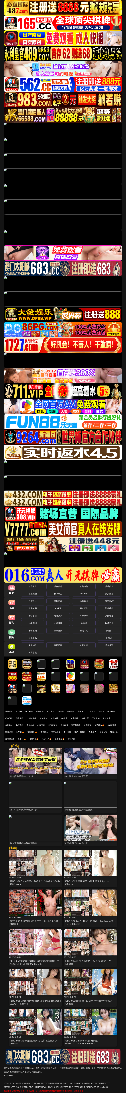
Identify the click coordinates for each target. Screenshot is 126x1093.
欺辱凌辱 (33, 608)
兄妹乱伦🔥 (46, 739)
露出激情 (58, 630)
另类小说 (33, 652)
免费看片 (92, 732)
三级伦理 (33, 593)
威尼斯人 (9, 711)
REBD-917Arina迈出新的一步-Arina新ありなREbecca (88, 962)
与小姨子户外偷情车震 (76, 776)
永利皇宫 (87, 725)
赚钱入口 (71, 739)
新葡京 (101, 711)
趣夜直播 (20, 725)
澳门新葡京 (52, 725)
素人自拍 (109, 593)
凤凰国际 (20, 718)
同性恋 (109, 637)
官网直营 (40, 711)
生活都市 (33, 645)
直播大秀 (114, 732)
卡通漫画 (33, 630)
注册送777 (82, 711)
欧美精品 (84, 586)
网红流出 (84, 608)
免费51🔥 (20, 732)
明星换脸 (58, 623)
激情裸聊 (9, 732)
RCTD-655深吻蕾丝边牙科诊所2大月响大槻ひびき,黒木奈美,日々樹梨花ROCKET (34, 962)
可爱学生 (84, 615)
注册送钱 (71, 711)
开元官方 (44, 732)
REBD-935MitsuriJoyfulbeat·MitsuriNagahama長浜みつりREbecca (35, 1002)
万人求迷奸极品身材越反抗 (24, 843)
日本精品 (58, 593)
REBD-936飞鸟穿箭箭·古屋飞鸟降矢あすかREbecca (87, 883)
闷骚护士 (109, 623)
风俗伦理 (109, 645)
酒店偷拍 (74, 718)
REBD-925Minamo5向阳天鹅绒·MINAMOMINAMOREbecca (81, 1042)
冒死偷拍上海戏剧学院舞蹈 (79, 809)
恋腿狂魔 (109, 615)
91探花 (58, 608)
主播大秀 (85, 718)
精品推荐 (33, 586)
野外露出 (109, 608)
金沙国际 (67, 732)
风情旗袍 (33, 623)
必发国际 (41, 725)
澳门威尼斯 (10, 739)
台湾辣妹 (33, 601)
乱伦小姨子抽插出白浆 (76, 843)
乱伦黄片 (106, 718)
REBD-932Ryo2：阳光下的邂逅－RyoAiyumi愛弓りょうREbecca (90, 922)
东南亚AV (109, 601)
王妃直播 (96, 718)
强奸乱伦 (58, 586)
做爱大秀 (103, 732)
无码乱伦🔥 (32, 732)
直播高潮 (43, 718)
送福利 (92, 711)
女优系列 (58, 615)
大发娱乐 (64, 725)
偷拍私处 (9, 725)
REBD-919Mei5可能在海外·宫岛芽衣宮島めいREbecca (33, 1042)
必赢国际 (9, 718)
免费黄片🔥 (60, 739)
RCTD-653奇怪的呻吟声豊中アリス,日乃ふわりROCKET (34, 922)
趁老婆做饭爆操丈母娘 (21, 776)
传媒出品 (33, 637)
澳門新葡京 (76, 725)
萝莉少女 (109, 586)
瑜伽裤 (84, 623)
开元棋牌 (29, 711)
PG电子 (60, 711)
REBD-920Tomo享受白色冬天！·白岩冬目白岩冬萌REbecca (35, 883)
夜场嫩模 (30, 725)
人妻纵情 (84, 645)
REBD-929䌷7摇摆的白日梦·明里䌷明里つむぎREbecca (88, 1002)
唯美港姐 (84, 601)
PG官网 (19, 711)
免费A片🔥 (34, 739)
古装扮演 (33, 615)
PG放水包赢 (32, 718)
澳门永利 (50, 711)
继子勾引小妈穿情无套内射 (24, 809)
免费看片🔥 (99, 725)
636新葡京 (112, 725)
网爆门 (109, 630)
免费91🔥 (22, 739)
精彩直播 (54, 718)
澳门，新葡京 (80, 732)
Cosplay (83, 593)
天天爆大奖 (56, 732)
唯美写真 (84, 630)
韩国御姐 (58, 601)
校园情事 (58, 645)
